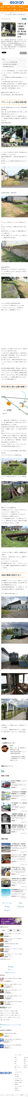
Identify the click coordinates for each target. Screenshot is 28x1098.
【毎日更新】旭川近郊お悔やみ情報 (11, 943)
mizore (10, 936)
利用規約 (16, 1084)
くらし (18, 8)
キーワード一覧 (18, 1078)
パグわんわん (10, 956)
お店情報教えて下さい (19, 1080)
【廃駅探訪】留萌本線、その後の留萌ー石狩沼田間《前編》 (18, 827)
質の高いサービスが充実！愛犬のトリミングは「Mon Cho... (13, 991)
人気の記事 (17, 1076)
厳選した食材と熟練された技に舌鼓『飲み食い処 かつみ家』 (13, 1002)
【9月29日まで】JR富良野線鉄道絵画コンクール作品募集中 (18, 793)
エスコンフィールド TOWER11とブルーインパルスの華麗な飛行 (18, 856)
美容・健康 (14, 8)
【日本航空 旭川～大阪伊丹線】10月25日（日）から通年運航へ (19, 845)
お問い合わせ (17, 1090)
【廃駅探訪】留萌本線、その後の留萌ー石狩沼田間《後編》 (18, 815)
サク (16, 885)
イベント (6, 8)
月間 (18, 930)
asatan (17, 798)
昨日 (3, 930)
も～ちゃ (9, 941)
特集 (15, 1057)
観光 (2, 8)
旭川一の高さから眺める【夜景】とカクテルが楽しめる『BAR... (13, 996)
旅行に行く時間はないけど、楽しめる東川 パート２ (13, 934)
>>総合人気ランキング (5, 959)
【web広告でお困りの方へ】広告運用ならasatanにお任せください (13, 1040)
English (25, 1067)
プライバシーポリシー (19, 1086)
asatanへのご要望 (18, 1082)
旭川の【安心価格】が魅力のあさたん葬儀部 (13, 978)
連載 (19, 8)
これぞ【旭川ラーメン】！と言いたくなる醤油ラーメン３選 (13, 954)
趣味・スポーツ (10, 8)
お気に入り (23, 53)
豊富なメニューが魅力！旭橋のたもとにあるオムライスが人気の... (13, 985)
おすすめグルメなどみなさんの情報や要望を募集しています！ (13, 1046)
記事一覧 (16, 1074)
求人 (25, 1063)
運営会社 (16, 1088)
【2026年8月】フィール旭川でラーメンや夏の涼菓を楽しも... (12, 949)
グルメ (16, 1059)
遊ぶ (3, 8)
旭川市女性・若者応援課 (20, 896)
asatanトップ (3, 12)
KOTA (11, 745)
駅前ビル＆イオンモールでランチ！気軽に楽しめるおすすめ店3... (13, 939)
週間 (11, 930)
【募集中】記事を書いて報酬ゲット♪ (11, 1033)
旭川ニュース (23, 8)
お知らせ (25, 1065)
